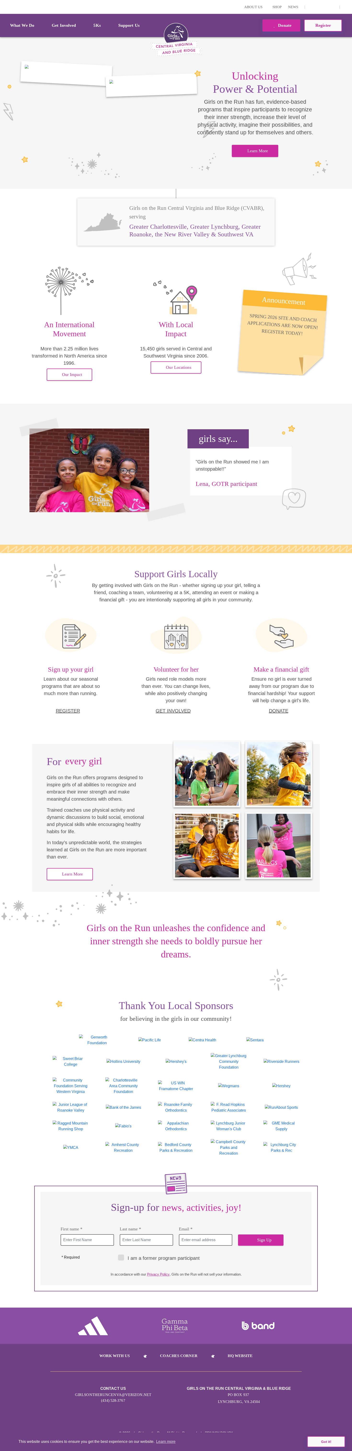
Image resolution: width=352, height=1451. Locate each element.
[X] (325, 7)
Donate (284, 25)
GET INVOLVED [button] (173, 710)
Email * (186, 1229)
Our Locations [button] (178, 367)
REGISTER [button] (68, 710)
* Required (71, 1257)
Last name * (130, 1229)
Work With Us (114, 1356)
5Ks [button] (97, 25)
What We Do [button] (22, 25)
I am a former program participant (164, 1258)
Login (4, 7)
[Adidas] (93, 1325)
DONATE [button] (278, 710)
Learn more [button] (166, 1442)
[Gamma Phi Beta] (174, 1325)
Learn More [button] (257, 150)
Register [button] (323, 25)
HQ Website (240, 1356)
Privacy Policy (158, 1274)
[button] (346, 7)
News (293, 7)
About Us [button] (253, 7)
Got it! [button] (326, 1442)
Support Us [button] (129, 25)
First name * (71, 1229)
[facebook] (333, 7)
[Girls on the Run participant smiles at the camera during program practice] (66, 73)
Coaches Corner (178, 1356)
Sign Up (264, 1240)
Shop (277, 7)
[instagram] (311, 7)
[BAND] (258, 1326)
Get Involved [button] (64, 25)
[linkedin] (318, 7)
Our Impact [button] (72, 374)
